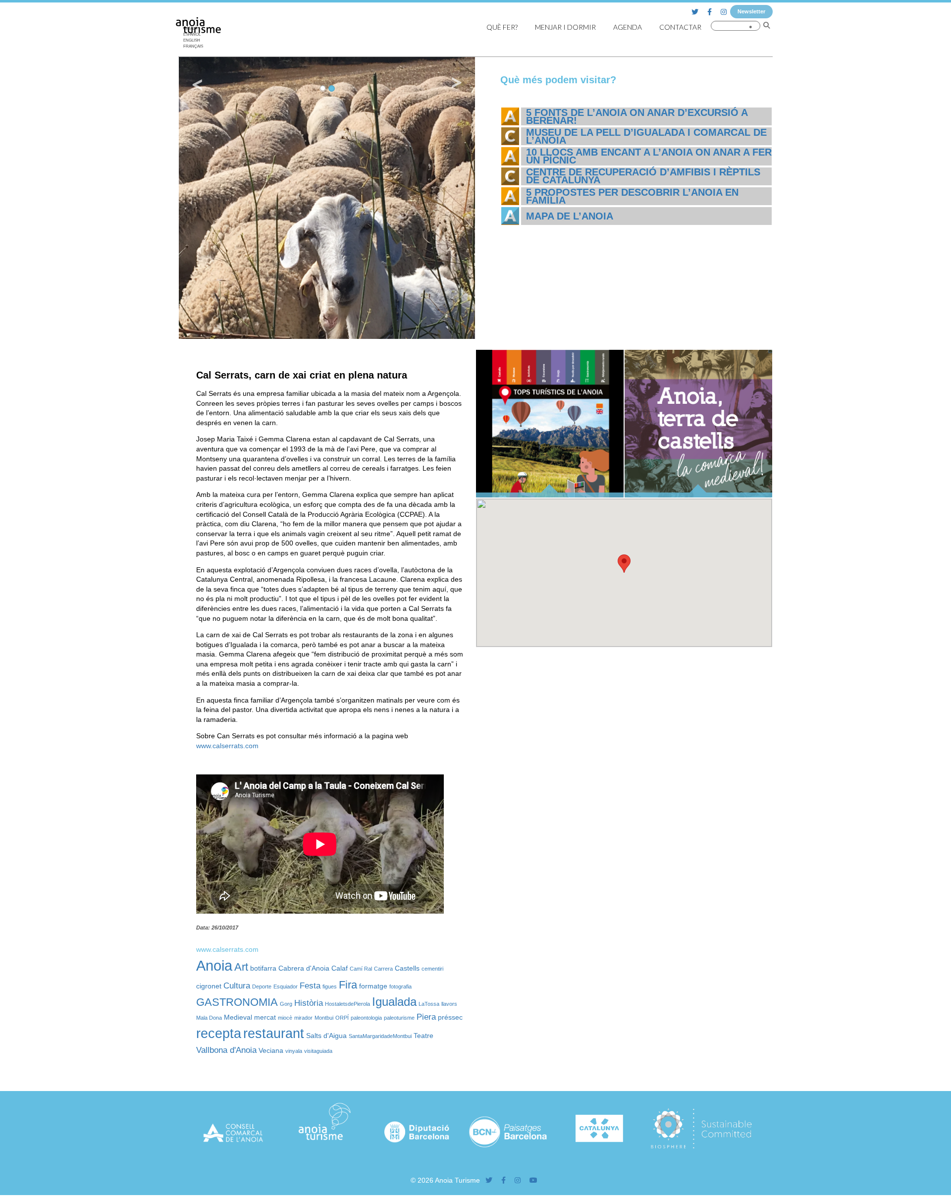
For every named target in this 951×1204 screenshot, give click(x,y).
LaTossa (429, 1004)
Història (308, 1003)
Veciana (271, 1050)
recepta (218, 1033)
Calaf (339, 968)
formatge (373, 986)
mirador (303, 1018)
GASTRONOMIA (237, 1002)
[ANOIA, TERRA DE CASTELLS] (698, 495)
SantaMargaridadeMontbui (380, 1036)
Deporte (261, 986)
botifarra (263, 968)
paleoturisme (399, 1018)
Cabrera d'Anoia (303, 968)
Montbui (324, 1018)
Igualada (394, 1001)
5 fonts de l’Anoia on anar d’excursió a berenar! (636, 116)
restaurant (273, 1033)
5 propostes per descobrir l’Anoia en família (632, 196)
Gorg (286, 1004)
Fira (348, 985)
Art (241, 967)
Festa (310, 985)
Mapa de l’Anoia (569, 216)
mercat (265, 1017)
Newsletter (751, 11)
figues (329, 986)
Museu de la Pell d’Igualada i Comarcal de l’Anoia (646, 136)
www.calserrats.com (229, 746)
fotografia (400, 986)
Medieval (238, 1017)
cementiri (432, 969)
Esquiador (285, 986)
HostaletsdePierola (347, 1004)
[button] (624, 563)
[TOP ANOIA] (550, 495)
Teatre (423, 1036)
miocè (285, 1018)
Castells (407, 968)
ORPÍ (342, 1018)
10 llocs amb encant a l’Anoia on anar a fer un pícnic (649, 156)
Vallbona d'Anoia (226, 1050)
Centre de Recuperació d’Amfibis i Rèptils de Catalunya (643, 175)
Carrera (383, 969)
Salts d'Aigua (326, 1036)
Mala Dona (209, 1018)
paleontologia (366, 1018)
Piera (426, 1017)
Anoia (214, 965)
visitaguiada (318, 1051)
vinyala (293, 1051)
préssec (450, 1017)
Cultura (236, 985)
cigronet (208, 986)
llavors (449, 1004)
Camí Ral (361, 969)
